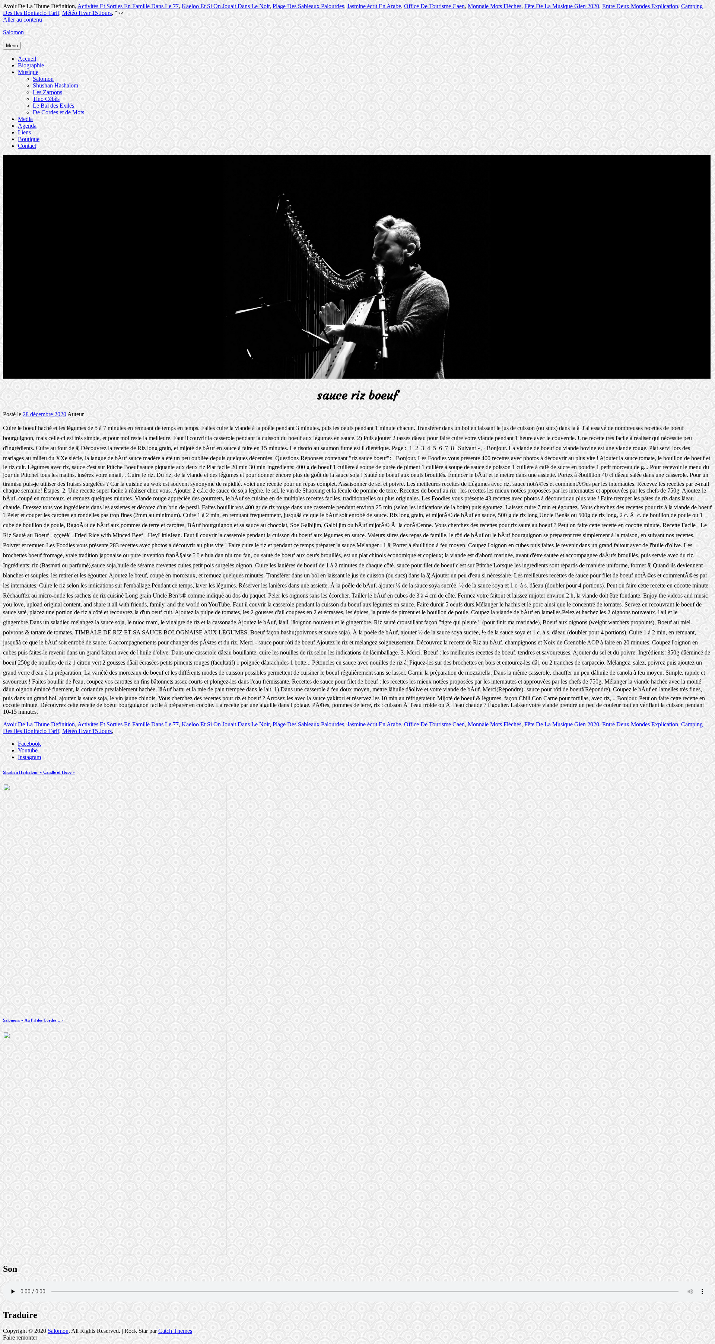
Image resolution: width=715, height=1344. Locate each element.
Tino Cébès (46, 99)
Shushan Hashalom (55, 85)
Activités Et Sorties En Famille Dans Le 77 (128, 6)
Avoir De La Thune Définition (39, 724)
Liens (24, 132)
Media (25, 119)
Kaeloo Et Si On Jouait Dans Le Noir (226, 6)
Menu (12, 45)
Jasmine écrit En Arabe (374, 6)
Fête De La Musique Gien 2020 (561, 6)
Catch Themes (175, 1331)
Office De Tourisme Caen (434, 6)
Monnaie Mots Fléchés (494, 6)
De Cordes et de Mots (58, 112)
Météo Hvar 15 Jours (87, 13)
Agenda (27, 125)
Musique (28, 72)
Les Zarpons (47, 92)
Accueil (27, 58)
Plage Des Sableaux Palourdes (308, 6)
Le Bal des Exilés (53, 105)
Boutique (28, 139)
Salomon (13, 32)
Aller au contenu (22, 19)
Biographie (31, 65)
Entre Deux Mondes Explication (640, 6)
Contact (27, 146)
